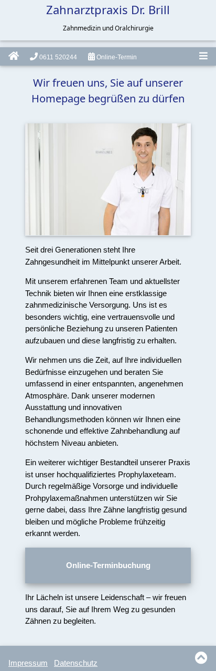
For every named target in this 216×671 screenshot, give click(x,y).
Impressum (28, 662)
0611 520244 (57, 57)
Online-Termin (116, 57)
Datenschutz (76, 662)
